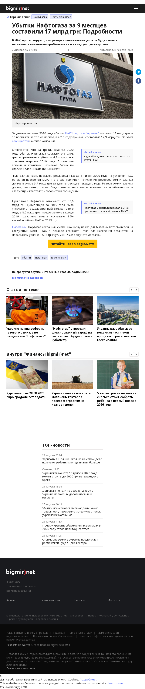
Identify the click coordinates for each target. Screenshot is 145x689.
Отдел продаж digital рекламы (50, 645)
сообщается (20, 141)
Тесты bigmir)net (61, 17)
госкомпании (58, 257)
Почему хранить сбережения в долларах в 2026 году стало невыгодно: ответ (71, 527)
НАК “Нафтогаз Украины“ (82, 133)
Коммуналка (40, 17)
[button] (131, 289)
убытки (26, 257)
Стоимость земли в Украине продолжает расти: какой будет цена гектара (70, 541)
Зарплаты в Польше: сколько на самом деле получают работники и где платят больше (72, 460)
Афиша (10, 600)
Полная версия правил (20, 668)
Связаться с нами (80, 632)
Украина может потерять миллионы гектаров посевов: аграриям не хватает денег (71, 399)
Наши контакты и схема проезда (27, 632)
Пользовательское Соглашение (53, 636)
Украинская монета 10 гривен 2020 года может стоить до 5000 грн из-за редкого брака (70, 476)
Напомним (19, 227)
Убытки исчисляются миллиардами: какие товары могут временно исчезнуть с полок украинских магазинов (71, 511)
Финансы (114, 600)
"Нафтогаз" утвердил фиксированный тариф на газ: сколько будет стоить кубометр (72, 334)
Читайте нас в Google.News (72, 244)
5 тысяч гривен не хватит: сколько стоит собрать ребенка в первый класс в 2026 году (117, 399)
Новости (80, 600)
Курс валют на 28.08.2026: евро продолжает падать (26, 395)
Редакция (59, 632)
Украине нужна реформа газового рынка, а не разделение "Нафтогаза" (26, 332)
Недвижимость (50, 600)
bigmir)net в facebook (27, 278)
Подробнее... (88, 679)
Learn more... (116, 683)
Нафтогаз (41, 257)
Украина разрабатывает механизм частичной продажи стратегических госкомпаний (117, 334)
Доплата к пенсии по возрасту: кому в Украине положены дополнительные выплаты (67, 494)
